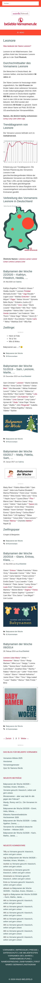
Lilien (19, 119)
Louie (5, 587)
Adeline (29, 521)
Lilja (23, 119)
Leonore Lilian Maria (11, 658)
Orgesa (28, 590)
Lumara (18, 262)
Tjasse (31, 504)
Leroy (5, 119)
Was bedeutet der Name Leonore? (17, 46)
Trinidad (27, 291)
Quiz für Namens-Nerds (13, 768)
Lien (14, 119)
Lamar (28, 259)
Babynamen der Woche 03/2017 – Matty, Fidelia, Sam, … (18, 454)
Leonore (20, 383)
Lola (35, 394)
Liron (15, 399)
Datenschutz (10, 953)
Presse (33, 950)
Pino (31, 498)
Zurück (7, 738)
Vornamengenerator (11, 765)
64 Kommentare (11, 544)
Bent (5, 388)
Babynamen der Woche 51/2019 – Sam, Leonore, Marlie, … (18, 369)
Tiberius (12, 521)
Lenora (11, 262)
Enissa (13, 570)
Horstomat (7, 761)
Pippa (12, 299)
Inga (25, 294)
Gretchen (25, 297)
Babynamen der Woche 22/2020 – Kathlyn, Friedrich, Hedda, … (17, 274)
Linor (23, 262)
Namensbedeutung (20, 959)
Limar (5, 262)
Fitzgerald (25, 405)
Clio (19, 397)
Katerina (24, 397)
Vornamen (8, 950)
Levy (10, 119)
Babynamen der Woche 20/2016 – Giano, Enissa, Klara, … (18, 556)
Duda (15, 402)
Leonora (22, 259)
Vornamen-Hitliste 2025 (12, 758)
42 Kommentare (11, 729)
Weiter (25, 738)
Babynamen (26, 962)
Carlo (34, 319)
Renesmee (7, 661)
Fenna (35, 590)
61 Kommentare (11, 634)
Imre (20, 305)
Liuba (29, 587)
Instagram (30, 964)
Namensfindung (10, 962)
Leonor (34, 259)
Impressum (22, 950)
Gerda (5, 313)
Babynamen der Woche (14, 353)
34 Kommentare (11, 356)
